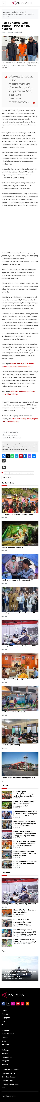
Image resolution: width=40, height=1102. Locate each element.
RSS (3, 1088)
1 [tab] (14, 983)
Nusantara (6, 1045)
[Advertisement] (20, 229)
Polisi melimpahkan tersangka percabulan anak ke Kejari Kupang (19, 744)
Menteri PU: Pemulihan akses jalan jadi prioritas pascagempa (24, 912)
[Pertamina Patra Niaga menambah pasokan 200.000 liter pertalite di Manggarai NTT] (20, 764)
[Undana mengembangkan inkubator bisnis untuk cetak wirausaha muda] (20, 698)
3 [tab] (20, 983)
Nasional (5, 1064)
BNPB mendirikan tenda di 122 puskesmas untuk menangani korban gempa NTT (19, 579)
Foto (4, 951)
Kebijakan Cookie (8, 1077)
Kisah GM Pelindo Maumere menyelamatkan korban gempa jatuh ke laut (24, 922)
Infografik (5, 1061)
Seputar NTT (7, 1030)
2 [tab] (17, 983)
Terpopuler (6, 1018)
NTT (6, 473)
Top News (6, 873)
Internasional (7, 1057)
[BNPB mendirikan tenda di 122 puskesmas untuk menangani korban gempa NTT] (20, 566)
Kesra (4, 1041)
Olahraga (5, 1050)
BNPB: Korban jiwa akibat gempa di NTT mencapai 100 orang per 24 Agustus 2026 (19, 645)
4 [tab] (23, 983)
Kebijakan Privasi (8, 1073)
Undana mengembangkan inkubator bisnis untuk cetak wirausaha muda (19, 711)
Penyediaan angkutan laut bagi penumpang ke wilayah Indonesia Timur (20, 974)
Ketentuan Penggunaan (11, 1070)
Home (7, 12)
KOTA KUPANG (27, 473)
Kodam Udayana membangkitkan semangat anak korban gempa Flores (17, 513)
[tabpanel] (20, 968)
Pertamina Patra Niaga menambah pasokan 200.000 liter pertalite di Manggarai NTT (20, 776)
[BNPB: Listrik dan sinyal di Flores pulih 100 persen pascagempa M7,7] (20, 533)
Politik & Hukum (18, 12)
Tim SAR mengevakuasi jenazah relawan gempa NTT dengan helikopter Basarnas (24, 932)
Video (4, 1025)
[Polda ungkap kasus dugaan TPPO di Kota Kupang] (20, 890)
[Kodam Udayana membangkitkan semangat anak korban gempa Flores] (20, 500)
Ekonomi (5, 1037)
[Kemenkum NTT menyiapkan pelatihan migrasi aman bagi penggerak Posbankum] (20, 665)
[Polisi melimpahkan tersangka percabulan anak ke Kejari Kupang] (20, 731)
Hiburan (5, 1054)
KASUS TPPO (15, 473)
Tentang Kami (7, 1081)
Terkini (5, 786)
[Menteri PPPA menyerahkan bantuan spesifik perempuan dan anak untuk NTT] (20, 599)
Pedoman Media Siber (10, 1084)
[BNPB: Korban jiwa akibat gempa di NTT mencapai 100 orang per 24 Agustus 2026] (20, 632)
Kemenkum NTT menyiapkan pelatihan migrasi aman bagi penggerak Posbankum (19, 678)
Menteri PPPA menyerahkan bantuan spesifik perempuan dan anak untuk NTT (18, 612)
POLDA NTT (7, 477)
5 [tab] (26, 983)
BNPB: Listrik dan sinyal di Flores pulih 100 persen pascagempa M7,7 (19, 546)
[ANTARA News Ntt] (22, 3)
